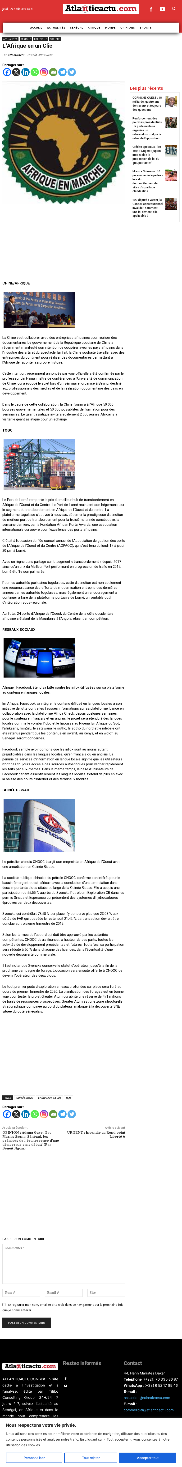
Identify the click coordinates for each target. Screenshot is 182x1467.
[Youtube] (162, 9)
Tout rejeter (91, 1458)
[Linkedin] (25, 72)
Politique (40, 39)
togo (68, 1097)
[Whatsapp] (35, 72)
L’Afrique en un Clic (49, 1097)
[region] (91, 1442)
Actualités (10, 39)
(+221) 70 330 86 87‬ (161, 1379)
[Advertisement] (63, 243)
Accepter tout (148, 1458)
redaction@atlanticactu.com (147, 1397)
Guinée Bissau (24, 1097)
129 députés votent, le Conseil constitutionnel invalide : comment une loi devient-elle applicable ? (147, 207)
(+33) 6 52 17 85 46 (161, 1385)
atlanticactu (16, 55)
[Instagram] (44, 72)
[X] (16, 72)
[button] (174, 8)
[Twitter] (72, 72)
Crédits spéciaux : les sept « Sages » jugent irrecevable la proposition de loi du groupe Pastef (146, 154)
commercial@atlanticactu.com (149, 1410)
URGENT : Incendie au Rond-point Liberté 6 (96, 1135)
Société (55, 39)
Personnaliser (34, 1458)
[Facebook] (151, 9)
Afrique (26, 39)
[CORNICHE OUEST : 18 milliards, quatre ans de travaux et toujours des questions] (171, 101)
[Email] (53, 72)
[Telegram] (62, 72)
